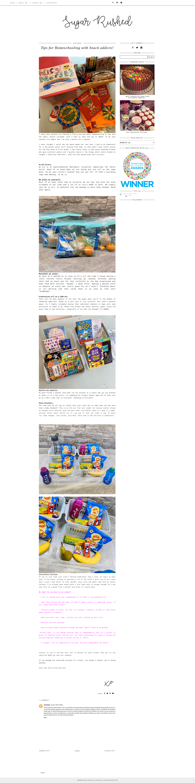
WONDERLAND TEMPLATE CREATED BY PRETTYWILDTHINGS (97, 780)
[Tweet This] (107, 694)
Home (77, 751)
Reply (45, 717)
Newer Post (44, 751)
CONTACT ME (37, 3)
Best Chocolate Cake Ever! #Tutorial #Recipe (138, 97)
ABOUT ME (23, 3)
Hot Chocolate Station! (136, 132)
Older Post (110, 751)
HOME (12, 3)
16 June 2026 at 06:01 (57, 705)
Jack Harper (47, 705)
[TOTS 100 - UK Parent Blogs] (128, 193)
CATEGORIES (52, 3)
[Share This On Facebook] (104, 694)
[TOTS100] (128, 195)
